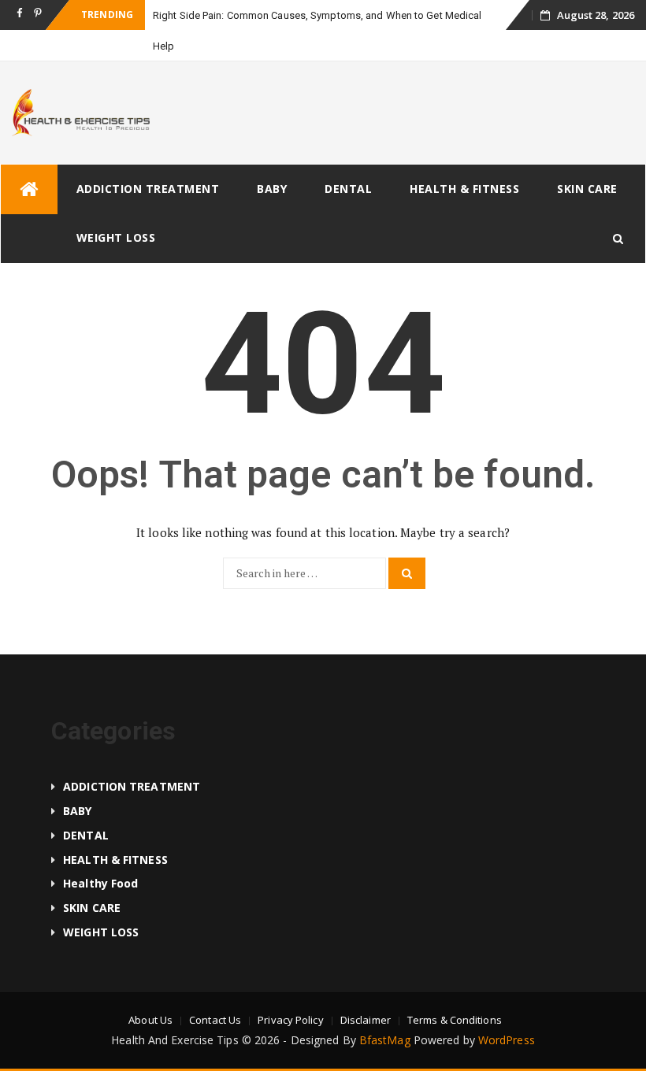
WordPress (506, 1039)
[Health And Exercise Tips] (29, 189)
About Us (150, 1020)
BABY (272, 188)
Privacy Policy (290, 1020)
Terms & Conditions (454, 1020)
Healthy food (100, 883)
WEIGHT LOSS (116, 237)
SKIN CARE (587, 188)
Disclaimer (365, 1020)
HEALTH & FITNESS (464, 188)
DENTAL (348, 188)
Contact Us (215, 1020)
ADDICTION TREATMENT (148, 188)
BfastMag (384, 1039)
